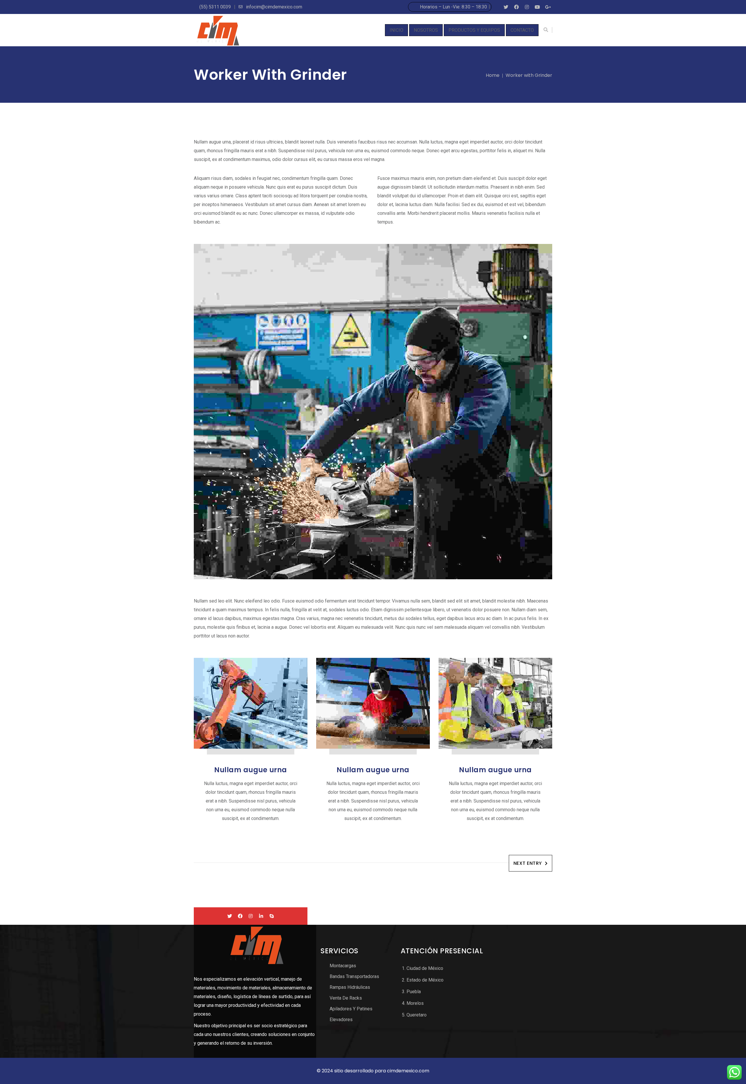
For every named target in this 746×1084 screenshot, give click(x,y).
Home (492, 75)
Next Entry (527, 863)
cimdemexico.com (408, 1070)
